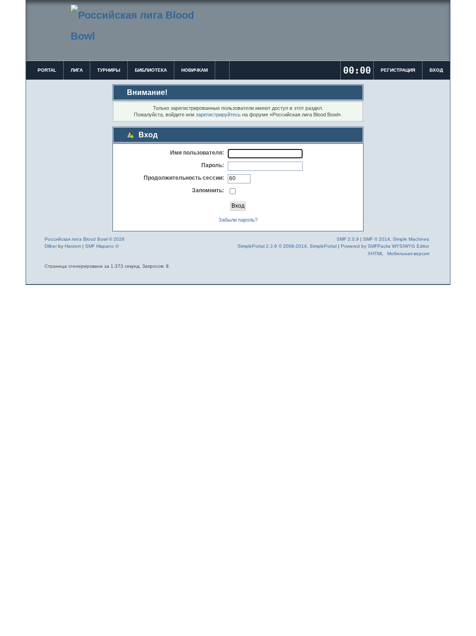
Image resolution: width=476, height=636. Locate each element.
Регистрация (398, 70)
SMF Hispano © (102, 246)
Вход (436, 70)
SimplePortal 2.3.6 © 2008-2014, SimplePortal (287, 246)
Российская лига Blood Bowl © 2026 (85, 239)
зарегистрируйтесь (218, 114)
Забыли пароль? (238, 220)
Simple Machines (411, 239)
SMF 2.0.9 (348, 239)
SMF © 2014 (376, 239)
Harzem (73, 246)
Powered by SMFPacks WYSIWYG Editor (385, 246)
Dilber (51, 246)
